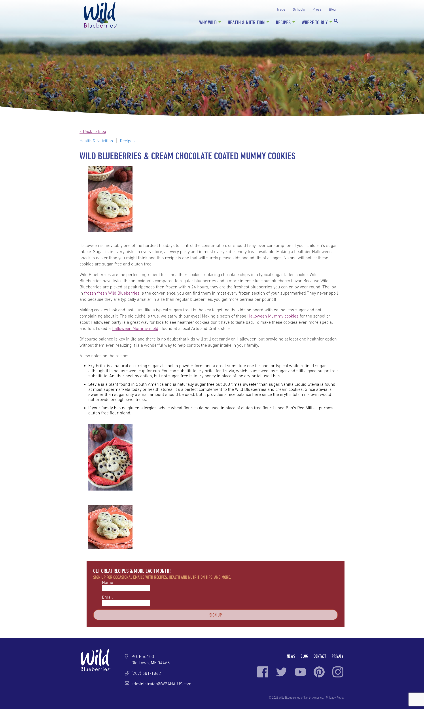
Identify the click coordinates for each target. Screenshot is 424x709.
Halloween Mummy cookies (273, 316)
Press (317, 9)
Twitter (281, 671)
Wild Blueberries (100, 15)
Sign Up (215, 614)
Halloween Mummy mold (135, 328)
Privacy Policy (335, 697)
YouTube (300, 671)
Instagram (337, 671)
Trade (280, 9)
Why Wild (208, 22)
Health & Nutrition (246, 22)
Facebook (262, 671)
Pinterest (319, 671)
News (291, 655)
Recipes (283, 22)
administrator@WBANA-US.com (161, 683)
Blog (332, 9)
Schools (299, 9)
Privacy (337, 655)
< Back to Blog (93, 131)
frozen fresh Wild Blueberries (112, 293)
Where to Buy (315, 22)
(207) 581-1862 (146, 673)
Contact (320, 655)
